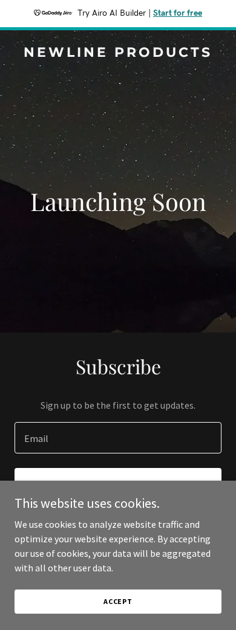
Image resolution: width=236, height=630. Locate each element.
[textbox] (118, 437)
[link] (118, 53)
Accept (118, 601)
